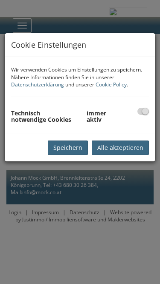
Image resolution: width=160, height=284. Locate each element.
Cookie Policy (111, 84)
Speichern (67, 147)
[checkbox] (143, 111)
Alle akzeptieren (120, 147)
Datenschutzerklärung (37, 84)
